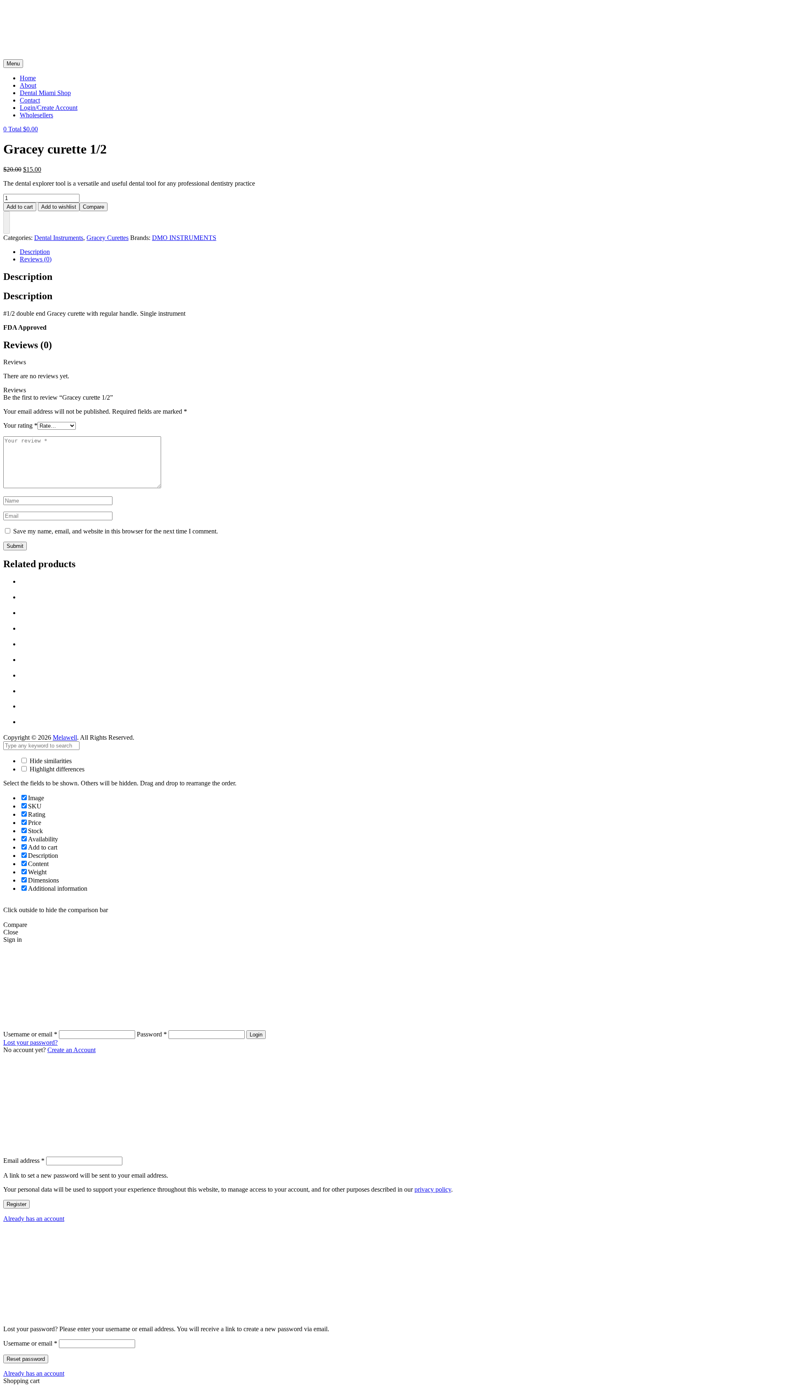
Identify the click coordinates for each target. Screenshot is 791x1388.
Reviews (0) (35, 259)
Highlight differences (56, 769)
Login (256, 1035)
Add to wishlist (58, 207)
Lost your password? (30, 1042)
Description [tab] (27, 276)
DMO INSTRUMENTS (184, 237)
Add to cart (20, 207)
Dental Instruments (58, 237)
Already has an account (33, 1218)
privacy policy (432, 1189)
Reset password (26, 1359)
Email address (23, 1160)
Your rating (20, 425)
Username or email (30, 1343)
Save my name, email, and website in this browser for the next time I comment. (115, 531)
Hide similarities (50, 760)
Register (16, 1204)
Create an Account (71, 1049)
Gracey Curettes (108, 237)
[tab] (404, 252)
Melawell (65, 737)
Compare (93, 207)
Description (35, 251)
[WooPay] (6, 222)
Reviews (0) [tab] (27, 345)
